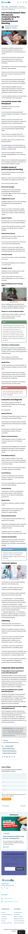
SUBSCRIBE (19, 868)
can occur (9, 351)
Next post (23, 806)
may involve (7, 410)
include (13, 372)
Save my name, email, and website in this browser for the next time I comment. (14, 795)
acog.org (5, 740)
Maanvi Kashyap (14, 25)
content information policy (14, 732)
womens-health (9, 746)
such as (8, 314)
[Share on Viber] (12, 757)
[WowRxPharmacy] (5, 2)
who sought (15, 247)
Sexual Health (6, 833)
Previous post (5, 806)
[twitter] (7, 888)
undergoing (9, 304)
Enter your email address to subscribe (11, 864)
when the (8, 112)
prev (4, 832)
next (24, 832)
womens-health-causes (8, 748)
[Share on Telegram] (14, 757)
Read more (6, 847)
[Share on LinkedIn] (7, 757)
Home (2, 6)
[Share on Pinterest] (5, 757)
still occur (4, 147)
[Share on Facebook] (2, 757)
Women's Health (13, 6)
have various (20, 172)
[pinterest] (5, 888)
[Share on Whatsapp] (9, 757)
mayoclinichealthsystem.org (10, 742)
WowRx (10, 728)
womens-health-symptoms (9, 751)
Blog (7, 6)
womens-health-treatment (9, 753)
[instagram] (2, 888)
